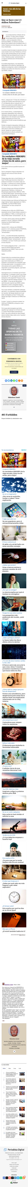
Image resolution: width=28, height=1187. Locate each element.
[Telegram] (16, 380)
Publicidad (14, 1168)
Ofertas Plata (10, 347)
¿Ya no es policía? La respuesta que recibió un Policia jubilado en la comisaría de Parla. (12, 1074)
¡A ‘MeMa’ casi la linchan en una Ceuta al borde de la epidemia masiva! (12, 1128)
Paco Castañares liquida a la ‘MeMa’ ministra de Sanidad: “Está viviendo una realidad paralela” (12, 1109)
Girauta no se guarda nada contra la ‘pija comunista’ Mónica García (12, 1088)
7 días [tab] (9, 1068)
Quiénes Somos (14, 1169)
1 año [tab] (19, 1068)
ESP (25, 3)
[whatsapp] (21, 1178)
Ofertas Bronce (10, 349)
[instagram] (15, 1178)
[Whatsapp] (14, 380)
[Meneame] (19, 380)
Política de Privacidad (14, 1164)
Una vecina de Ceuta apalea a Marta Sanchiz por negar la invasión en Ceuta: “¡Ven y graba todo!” (11, 1094)
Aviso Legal (14, 1162)
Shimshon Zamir (6, 26)
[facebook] (4, 1178)
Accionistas (14, 1171)
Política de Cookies (14, 1166)
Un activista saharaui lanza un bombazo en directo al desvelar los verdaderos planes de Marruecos (11, 1081)
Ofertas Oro (10, 345)
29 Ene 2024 (4, 27)
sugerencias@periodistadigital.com (14, 1159)
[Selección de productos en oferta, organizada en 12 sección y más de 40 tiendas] (14, 322)
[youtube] (9, 1178)
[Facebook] (6, 380)
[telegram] (18, 1178)
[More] (22, 380)
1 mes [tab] (14, 1068)
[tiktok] (12, 1178)
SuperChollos (10, 343)
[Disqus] (14, 959)
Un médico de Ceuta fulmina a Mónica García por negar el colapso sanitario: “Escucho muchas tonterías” (11, 1135)
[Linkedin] (11, 380)
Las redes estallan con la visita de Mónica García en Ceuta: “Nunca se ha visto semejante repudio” (12, 1115)
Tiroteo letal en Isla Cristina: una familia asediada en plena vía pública (11, 1122)
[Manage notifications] (24, 1177)
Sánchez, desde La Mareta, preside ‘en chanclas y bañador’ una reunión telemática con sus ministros (12, 1102)
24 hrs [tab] (4, 1068)
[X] (7, 1178)
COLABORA (14, 372)
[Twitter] (9, 380)
